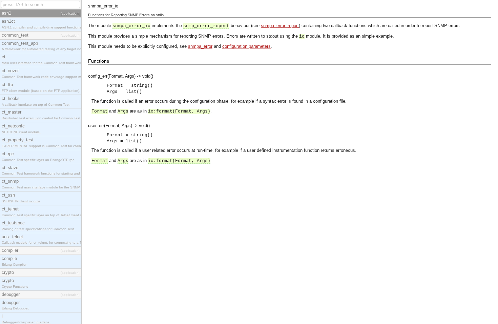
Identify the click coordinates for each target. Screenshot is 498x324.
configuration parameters (246, 46)
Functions (98, 61)
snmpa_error (200, 46)
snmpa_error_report (280, 25)
